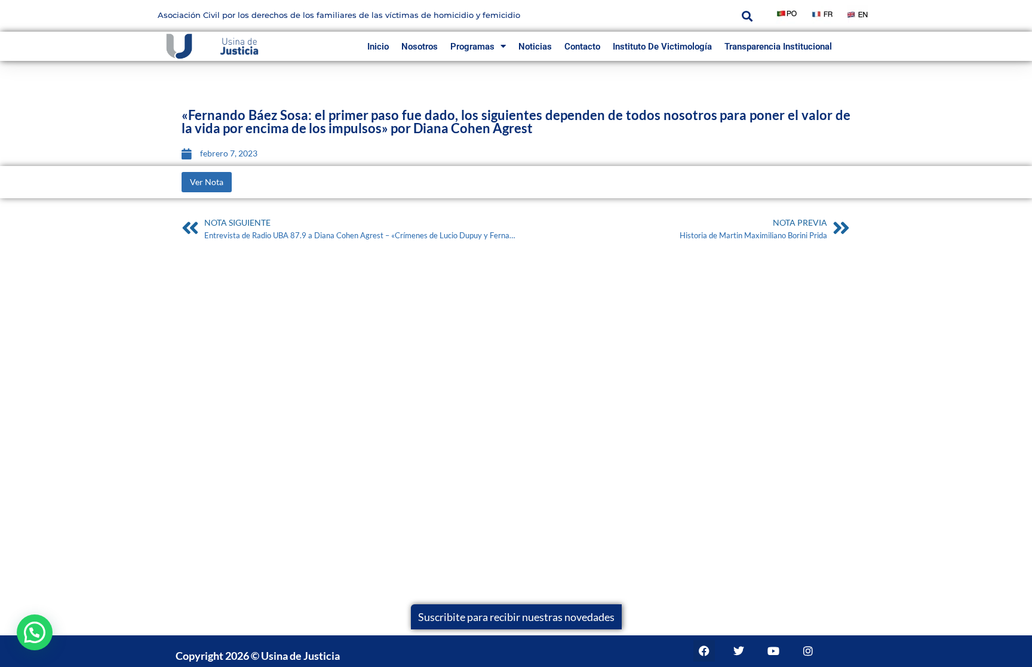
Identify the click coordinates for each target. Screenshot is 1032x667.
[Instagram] (808, 651)
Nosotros (419, 46)
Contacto (582, 46)
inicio (378, 46)
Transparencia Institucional (778, 46)
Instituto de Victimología (662, 46)
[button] (747, 16)
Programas (472, 46)
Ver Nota (206, 182)
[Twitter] (739, 651)
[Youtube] (773, 651)
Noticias (535, 46)
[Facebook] (704, 651)
